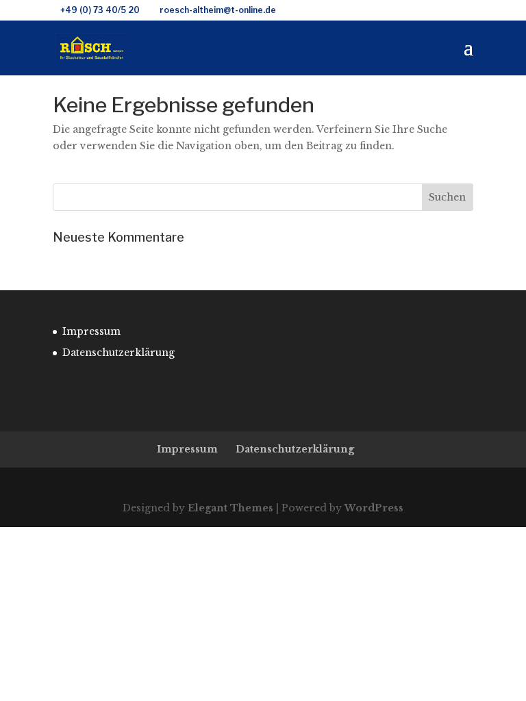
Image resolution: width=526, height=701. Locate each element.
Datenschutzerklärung (118, 352)
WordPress (374, 508)
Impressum (91, 331)
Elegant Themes (230, 508)
